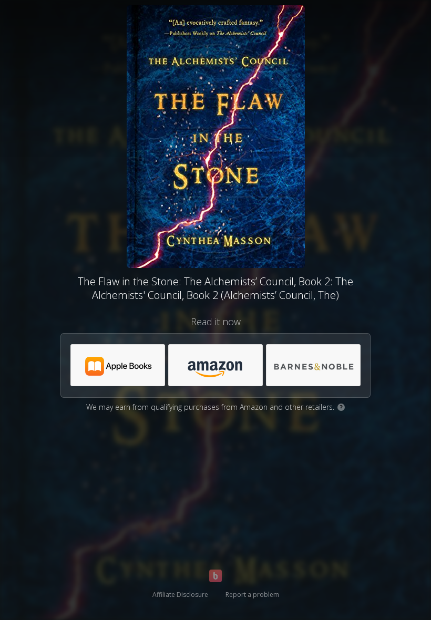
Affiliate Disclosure (180, 594)
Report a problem (252, 594)
